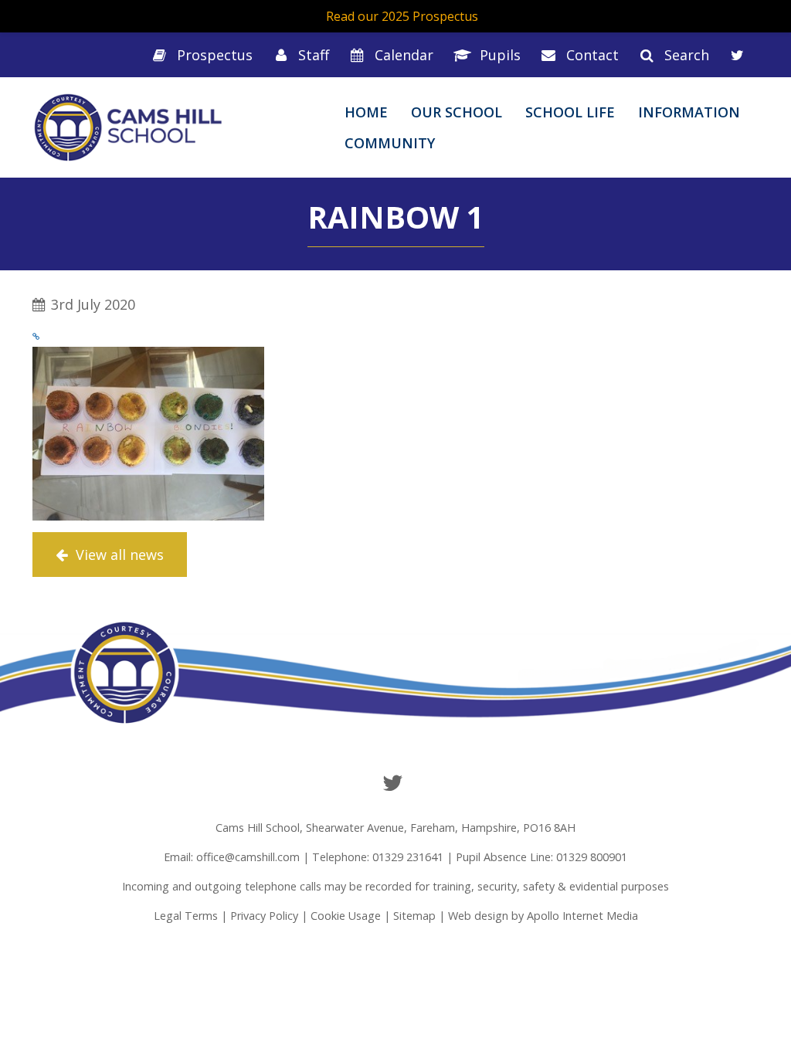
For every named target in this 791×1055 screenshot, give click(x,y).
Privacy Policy (264, 915)
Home (366, 112)
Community (390, 143)
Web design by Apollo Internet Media (543, 915)
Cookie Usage (346, 915)
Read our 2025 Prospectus (402, 16)
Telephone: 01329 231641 (377, 857)
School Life (570, 112)
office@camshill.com (248, 857)
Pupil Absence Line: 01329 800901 (541, 857)
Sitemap (414, 915)
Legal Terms (186, 915)
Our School (456, 112)
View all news (118, 554)
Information (689, 112)
